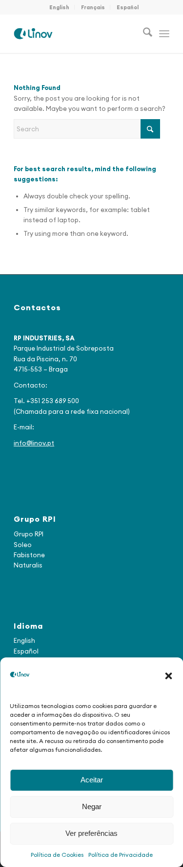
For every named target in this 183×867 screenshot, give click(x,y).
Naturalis (28, 565)
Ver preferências (91, 833)
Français (93, 7)
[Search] (142, 33)
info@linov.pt (34, 443)
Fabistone (29, 555)
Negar (92, 806)
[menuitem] (59, 7)
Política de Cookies (57, 854)
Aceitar (92, 780)
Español (128, 7)
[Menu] (164, 33)
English (59, 7)
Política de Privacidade (120, 854)
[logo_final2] (76, 33)
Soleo (23, 545)
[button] (168, 676)
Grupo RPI (28, 534)
